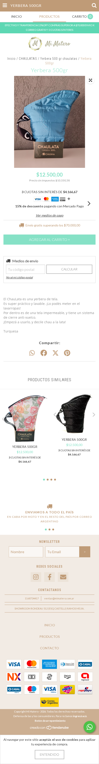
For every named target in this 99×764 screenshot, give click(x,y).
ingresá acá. (80, 716)
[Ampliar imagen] (90, 80)
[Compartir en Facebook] (44, 353)
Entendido (49, 754)
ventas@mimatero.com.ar (59, 598)
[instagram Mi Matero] (36, 577)
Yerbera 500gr (24, 447)
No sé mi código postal (19, 277)
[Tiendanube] (49, 728)
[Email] (63, 577)
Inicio (11, 58)
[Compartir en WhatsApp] (32, 353)
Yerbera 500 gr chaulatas (58, 58)
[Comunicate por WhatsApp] (90, 727)
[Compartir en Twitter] (55, 353)
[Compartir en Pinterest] (67, 353)
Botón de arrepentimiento (50, 720)
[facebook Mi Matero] (49, 577)
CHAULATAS (28, 58)
